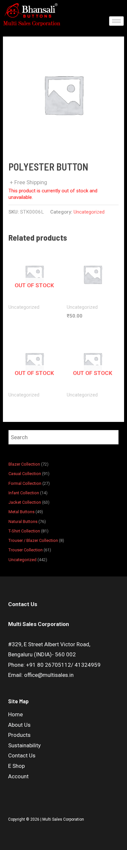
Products (19, 735)
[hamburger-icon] (116, 21)
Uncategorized (89, 212)
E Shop (16, 766)
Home (15, 714)
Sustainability (24, 745)
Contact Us (21, 755)
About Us (19, 725)
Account (18, 776)
